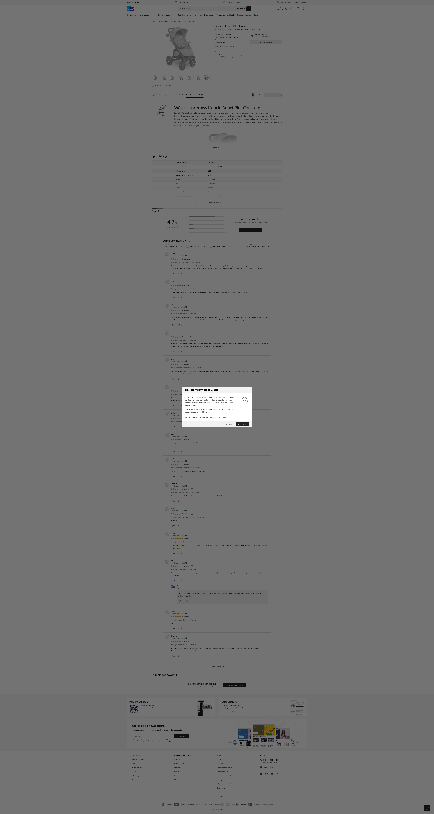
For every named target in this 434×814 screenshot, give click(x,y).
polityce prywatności (218, 417)
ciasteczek (197, 397)
